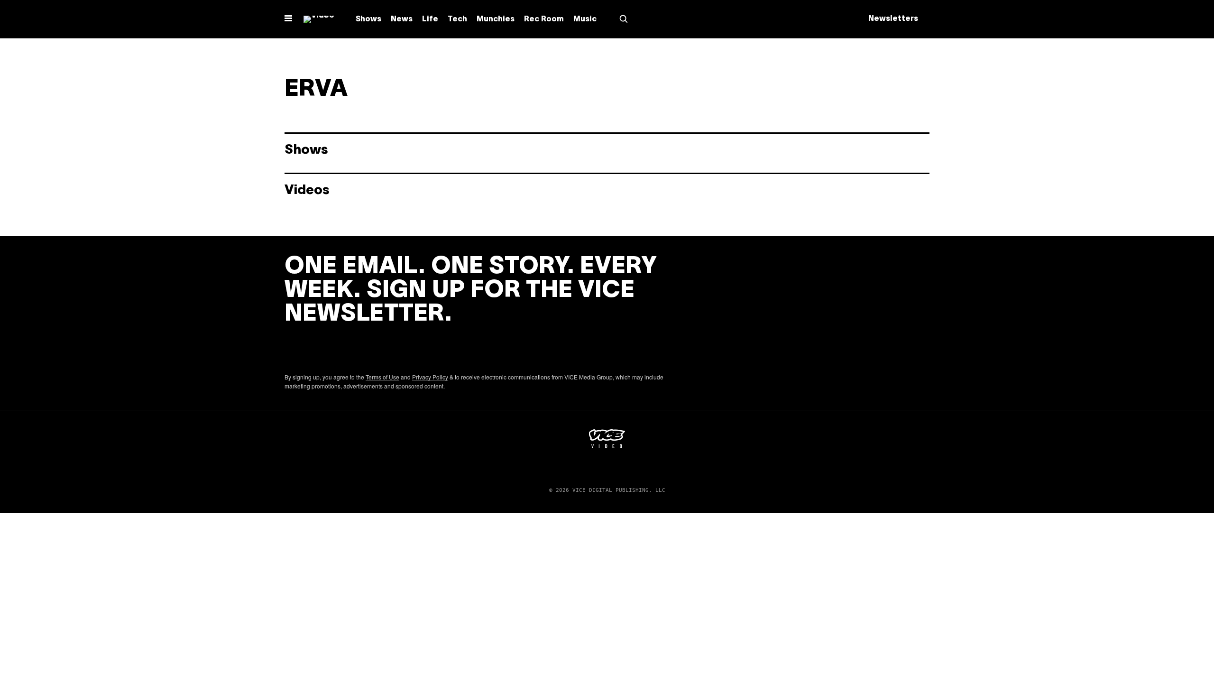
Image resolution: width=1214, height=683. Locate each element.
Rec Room (544, 19)
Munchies (496, 19)
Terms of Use (382, 377)
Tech (457, 19)
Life (430, 19)
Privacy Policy (430, 377)
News (402, 19)
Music (585, 19)
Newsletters (893, 19)
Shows (368, 19)
